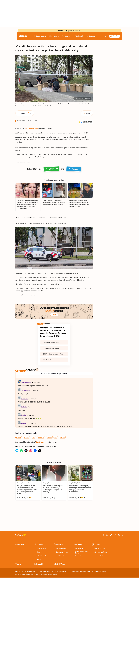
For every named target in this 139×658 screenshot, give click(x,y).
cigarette (62, 437)
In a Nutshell (60, 556)
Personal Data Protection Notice (80, 571)
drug (55, 437)
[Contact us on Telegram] (16, 450)
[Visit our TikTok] (26, 450)
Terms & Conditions (60, 571)
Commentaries (99, 556)
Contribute (116, 36)
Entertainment (41, 556)
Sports (39, 559)
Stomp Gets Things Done (81, 552)
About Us (17, 571)
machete (49, 437)
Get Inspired (79, 548)
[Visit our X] (39, 450)
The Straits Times (31, 129)
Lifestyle (39, 552)
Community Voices (62, 552)
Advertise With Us (100, 571)
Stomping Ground (100, 548)
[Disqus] (54, 403)
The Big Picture (61, 548)
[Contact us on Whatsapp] (21, 450)
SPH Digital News (30, 571)
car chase (26, 437)
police (33, 437)
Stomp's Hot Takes (100, 552)
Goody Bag (79, 556)
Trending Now (41, 548)
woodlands (41, 437)
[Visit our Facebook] (35, 450)
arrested (18, 437)
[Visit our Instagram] (30, 450)
